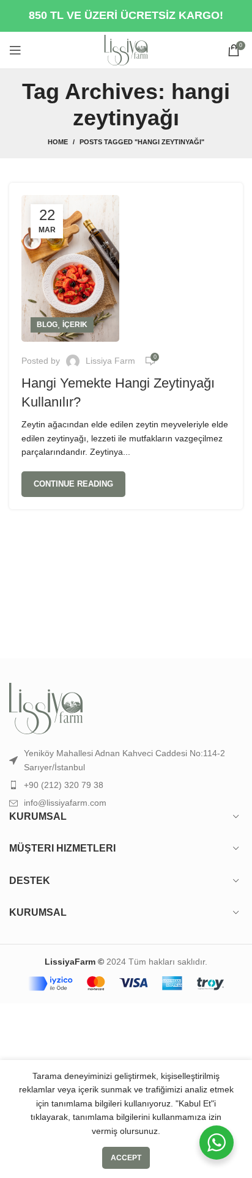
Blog (47, 324)
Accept (126, 1158)
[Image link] (46, 708)
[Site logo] (126, 49)
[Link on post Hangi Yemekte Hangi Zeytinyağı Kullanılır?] (70, 268)
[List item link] (126, 785)
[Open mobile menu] (15, 50)
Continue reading (73, 483)
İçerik (74, 324)
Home (58, 141)
